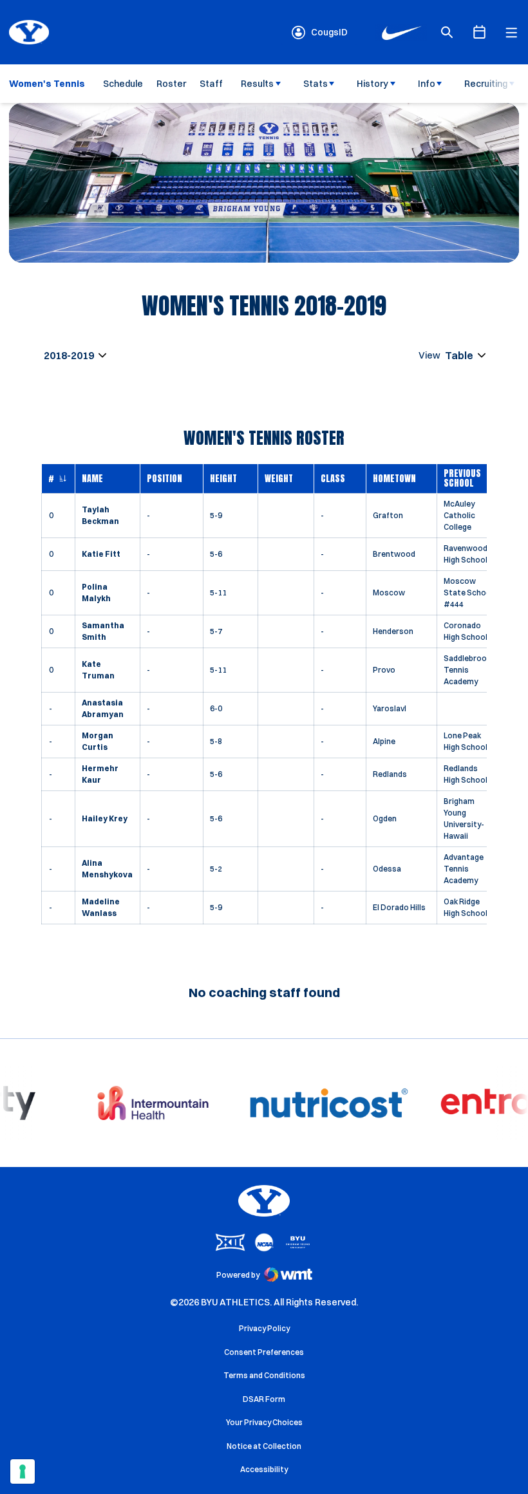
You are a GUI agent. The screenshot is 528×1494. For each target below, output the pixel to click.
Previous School (462, 479)
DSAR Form (264, 1399)
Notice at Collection (264, 1446)
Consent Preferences (264, 1352)
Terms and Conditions (264, 1375)
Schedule (123, 83)
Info (426, 83)
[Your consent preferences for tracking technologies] (22, 1471)
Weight (279, 478)
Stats (315, 83)
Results (257, 83)
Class (333, 478)
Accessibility (264, 1469)
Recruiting (485, 83)
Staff (211, 83)
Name (92, 478)
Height (223, 478)
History (372, 83)
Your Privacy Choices (264, 1422)
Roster (171, 83)
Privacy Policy (264, 1328)
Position (164, 478)
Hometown (394, 478)
